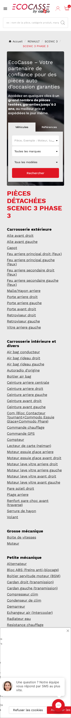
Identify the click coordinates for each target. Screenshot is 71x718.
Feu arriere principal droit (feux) (34, 254)
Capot (12, 248)
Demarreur (16, 606)
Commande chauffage (25, 427)
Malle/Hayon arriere (23, 291)
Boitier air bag (19, 376)
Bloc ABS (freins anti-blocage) (33, 570)
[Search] (63, 23)
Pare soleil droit (20, 488)
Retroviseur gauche (23, 321)
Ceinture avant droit (24, 401)
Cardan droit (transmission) (30, 582)
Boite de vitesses (21, 537)
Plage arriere (17, 494)
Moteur (13, 543)
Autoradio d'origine (23, 370)
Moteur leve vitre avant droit (31, 476)
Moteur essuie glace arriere (30, 452)
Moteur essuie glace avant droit (34, 458)
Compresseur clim (22, 594)
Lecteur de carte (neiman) (29, 446)
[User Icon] (58, 9)
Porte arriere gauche (24, 303)
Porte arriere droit (22, 297)
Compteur (15, 439)
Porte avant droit (21, 309)
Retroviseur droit (21, 315)
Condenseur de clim (24, 600)
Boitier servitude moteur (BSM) (33, 576)
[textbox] (35, 140)
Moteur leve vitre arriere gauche (34, 470)
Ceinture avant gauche (26, 407)
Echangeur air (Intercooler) (30, 612)
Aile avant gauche (22, 242)
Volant (12, 517)
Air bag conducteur (23, 352)
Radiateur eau (19, 619)
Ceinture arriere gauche (27, 395)
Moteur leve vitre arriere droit (32, 464)
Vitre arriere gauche (24, 327)
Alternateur (17, 564)
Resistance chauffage (25, 625)
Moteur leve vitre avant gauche (33, 482)
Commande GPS (21, 433)
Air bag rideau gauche (25, 364)
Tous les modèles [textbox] (25, 162)
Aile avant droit (20, 235)
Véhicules (21, 127)
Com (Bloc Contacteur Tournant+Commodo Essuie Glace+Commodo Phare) (30, 417)
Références (49, 127)
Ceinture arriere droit (25, 388)
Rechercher (35, 173)
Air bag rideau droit (23, 358)
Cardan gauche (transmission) (32, 588)
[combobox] (35, 140)
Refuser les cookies (28, 710)
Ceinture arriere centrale (28, 382)
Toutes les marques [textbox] (27, 151)
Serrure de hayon (21, 511)
